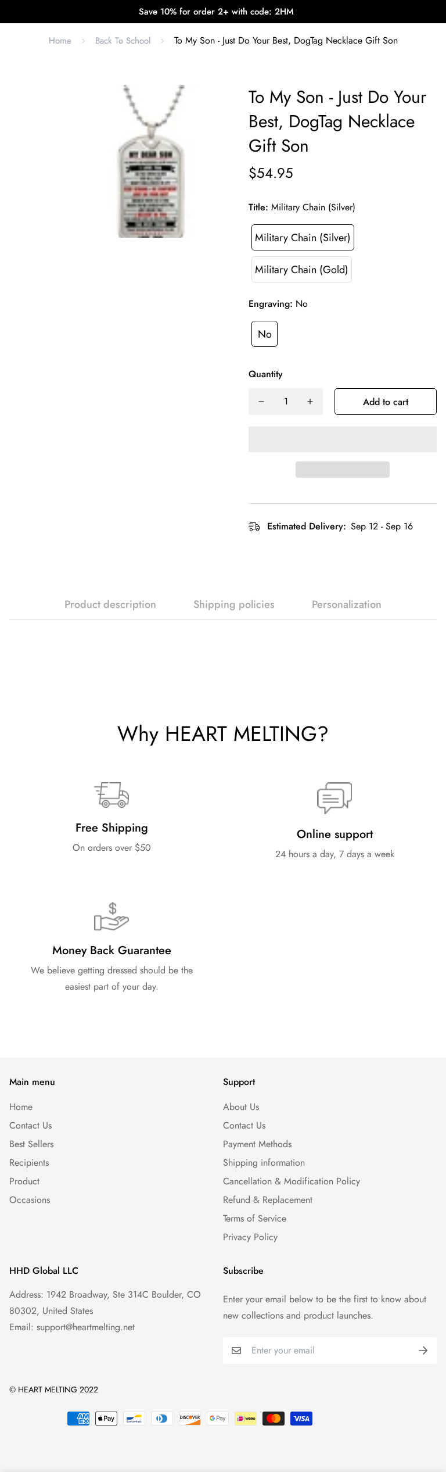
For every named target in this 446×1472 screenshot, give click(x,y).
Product (24, 1181)
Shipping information (264, 1162)
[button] (343, 439)
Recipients (29, 1162)
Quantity (266, 374)
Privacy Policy (250, 1237)
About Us (241, 1106)
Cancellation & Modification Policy (291, 1181)
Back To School (122, 40)
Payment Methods (257, 1144)
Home (60, 40)
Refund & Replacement (267, 1199)
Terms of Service (254, 1218)
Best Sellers (31, 1144)
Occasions (29, 1199)
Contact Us (30, 1125)
